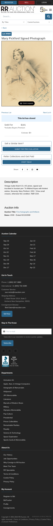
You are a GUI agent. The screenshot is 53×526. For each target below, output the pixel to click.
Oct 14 (6, 248)
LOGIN (44, 2)
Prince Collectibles (10, 421)
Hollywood (7, 391)
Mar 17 (32, 256)
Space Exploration (10, 437)
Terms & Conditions (11, 474)
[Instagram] (32, 169)
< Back (4, 28)
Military (6, 407)
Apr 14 (32, 264)
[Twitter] (27, 169)
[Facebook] (22, 169)
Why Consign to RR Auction (14, 462)
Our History (7, 455)
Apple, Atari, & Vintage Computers (16, 384)
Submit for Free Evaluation (26, 149)
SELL (26, 2)
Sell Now (7, 314)
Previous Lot (6, 113)
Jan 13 (32, 241)
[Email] (37, 169)
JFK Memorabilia (10, 395)
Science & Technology (12, 433)
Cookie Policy (8, 478)
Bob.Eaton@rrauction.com (15, 307)
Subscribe (7, 343)
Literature (7, 399)
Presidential (8, 418)
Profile (5, 504)
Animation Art (8, 380)
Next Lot (46, 113)
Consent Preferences (9, 522)
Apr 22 (32, 267)
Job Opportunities (10, 459)
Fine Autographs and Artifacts (27, 212)
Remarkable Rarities (11, 425)
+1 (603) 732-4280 (19, 286)
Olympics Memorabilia (12, 410)
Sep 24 (6, 245)
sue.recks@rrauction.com (15, 292)
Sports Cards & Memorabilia (14, 440)
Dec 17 (6, 267)
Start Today (26, 162)
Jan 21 (32, 245)
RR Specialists (9, 470)
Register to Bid (9, 496)
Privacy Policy (8, 482)
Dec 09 (6, 264)
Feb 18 (32, 252)
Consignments (9, 508)
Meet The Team (9, 466)
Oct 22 (6, 252)
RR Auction (22, 517)
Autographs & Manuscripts (13, 388)
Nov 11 (6, 256)
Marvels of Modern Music (13, 403)
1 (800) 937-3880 (14, 282)
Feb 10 (32, 248)
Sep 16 (6, 241)
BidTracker (7, 500)
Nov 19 (6, 260)
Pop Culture (8, 414)
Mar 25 (32, 260)
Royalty (6, 429)
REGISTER (9, 2)
